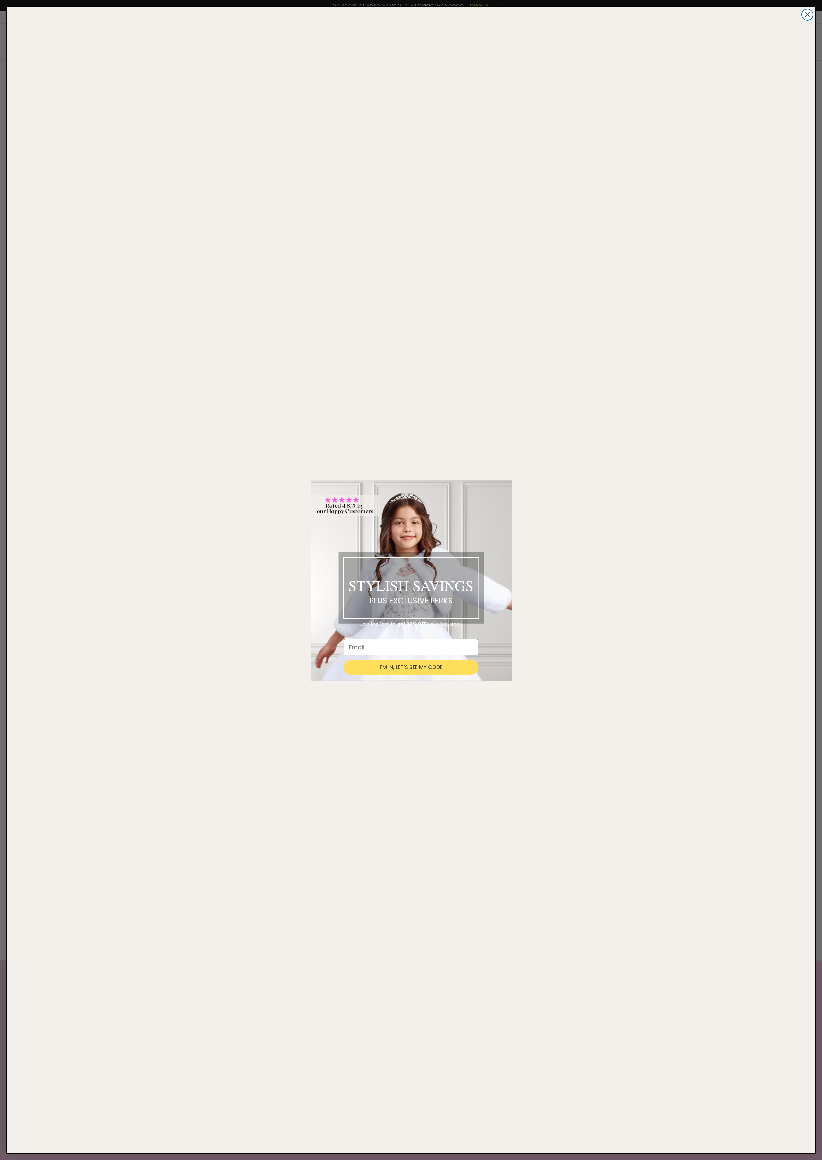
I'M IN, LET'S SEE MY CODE (411, 667)
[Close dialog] (807, 14)
